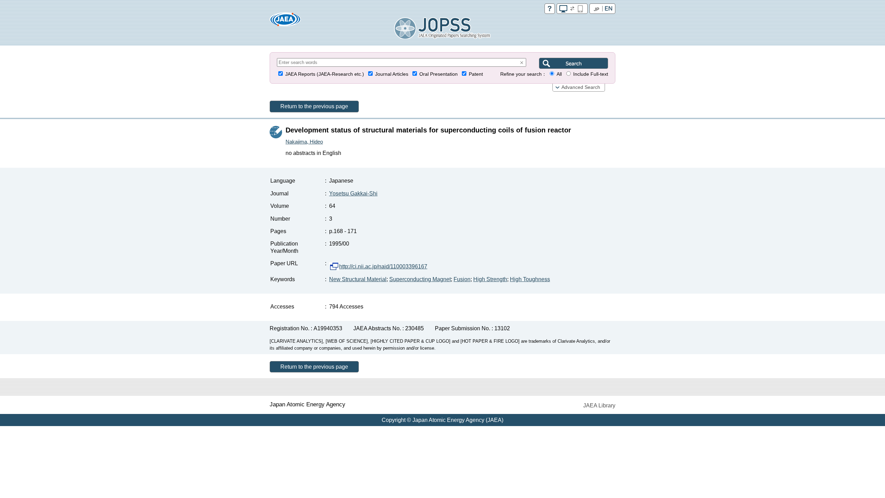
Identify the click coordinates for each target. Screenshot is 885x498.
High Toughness (530, 279)
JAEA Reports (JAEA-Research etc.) (324, 74)
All (559, 74)
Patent (476, 74)
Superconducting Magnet (420, 279)
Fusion (462, 279)
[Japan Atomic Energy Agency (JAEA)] (285, 22)
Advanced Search (580, 87)
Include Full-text (590, 74)
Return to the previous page (314, 106)
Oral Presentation (438, 74)
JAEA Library (599, 405)
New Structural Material (357, 279)
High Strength (490, 279)
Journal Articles (391, 74)
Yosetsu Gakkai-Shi (353, 193)
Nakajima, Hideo (304, 142)
